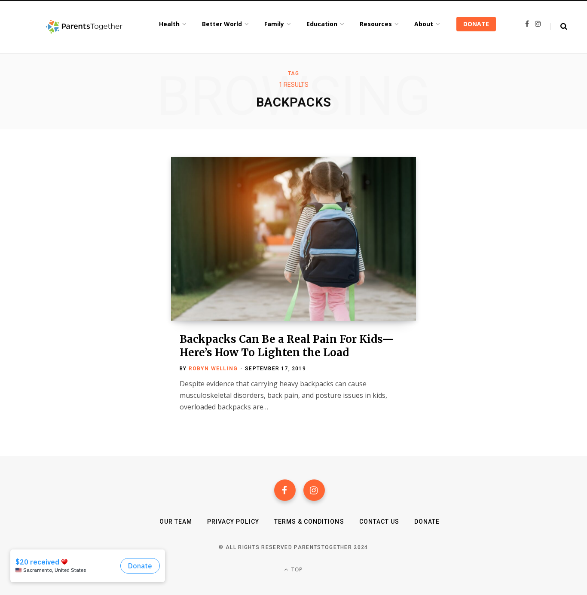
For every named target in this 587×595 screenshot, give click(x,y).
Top (296, 569)
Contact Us (379, 521)
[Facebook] (285, 490)
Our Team (175, 521)
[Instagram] (314, 490)
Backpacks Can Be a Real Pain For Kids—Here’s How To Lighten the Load (287, 346)
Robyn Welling (213, 369)
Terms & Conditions (309, 521)
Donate (427, 521)
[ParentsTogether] (84, 27)
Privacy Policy (233, 521)
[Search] (558, 26)
